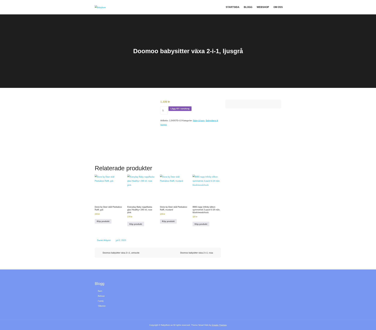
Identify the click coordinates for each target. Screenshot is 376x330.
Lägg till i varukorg (180, 108)
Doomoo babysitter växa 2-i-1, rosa (196, 253)
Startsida (232, 7)
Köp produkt (103, 221)
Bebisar (101, 296)
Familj (100, 301)
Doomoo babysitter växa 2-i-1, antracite (121, 253)
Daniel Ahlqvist (104, 240)
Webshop (263, 7)
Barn (100, 291)
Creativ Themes (219, 325)
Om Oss (278, 7)
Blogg (248, 7)
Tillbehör (102, 306)
